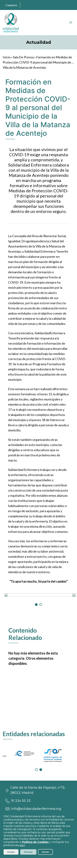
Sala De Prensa (23, 57)
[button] (36, 604)
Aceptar (11, 852)
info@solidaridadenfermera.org (36, 809)
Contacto (11, 5)
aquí (22, 845)
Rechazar (28, 852)
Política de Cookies (35, 842)
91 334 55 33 (20, 801)
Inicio (6, 57)
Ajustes (45, 852)
